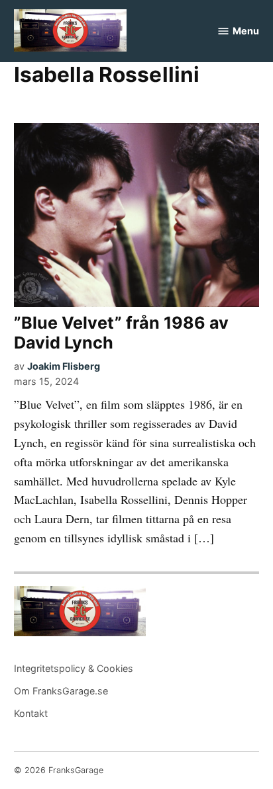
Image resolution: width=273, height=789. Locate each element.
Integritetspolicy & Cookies (73, 668)
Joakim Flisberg (63, 366)
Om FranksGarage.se (61, 690)
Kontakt (31, 713)
